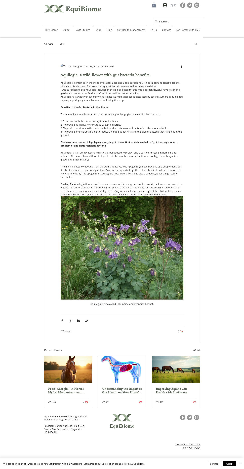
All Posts (48, 43)
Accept (229, 463)
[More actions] (181, 67)
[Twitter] (189, 5)
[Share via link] (86, 320)
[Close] (240, 463)
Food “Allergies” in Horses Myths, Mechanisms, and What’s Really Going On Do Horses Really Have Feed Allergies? (66, 390)
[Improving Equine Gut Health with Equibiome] (176, 369)
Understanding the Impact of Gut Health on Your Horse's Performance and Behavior (122, 390)
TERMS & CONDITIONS (188, 444)
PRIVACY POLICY (192, 447)
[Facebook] (182, 5)
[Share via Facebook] (62, 320)
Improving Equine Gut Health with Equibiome (171, 390)
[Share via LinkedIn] (78, 320)
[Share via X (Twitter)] (70, 320)
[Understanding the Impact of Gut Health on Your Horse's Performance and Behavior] (122, 369)
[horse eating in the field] (68, 369)
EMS (62, 43)
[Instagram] (196, 5)
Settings (214, 463)
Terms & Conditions (134, 463)
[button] (154, 4)
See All (196, 349)
